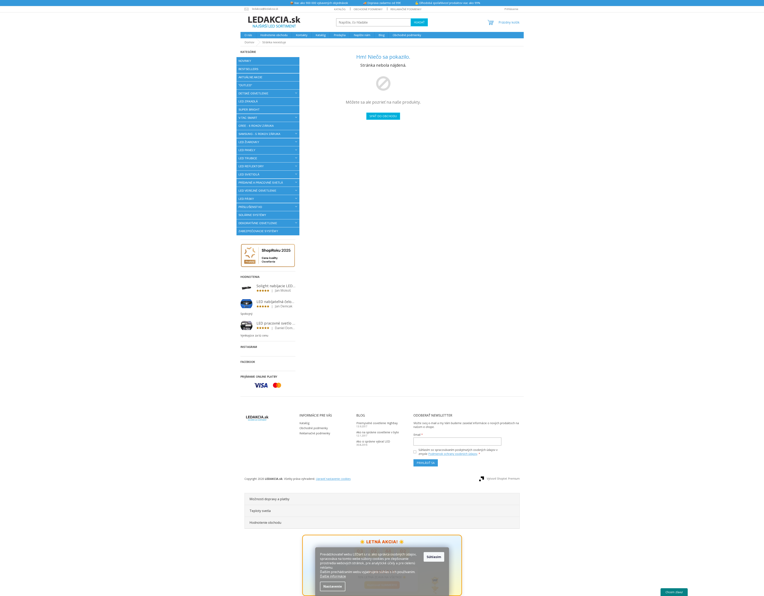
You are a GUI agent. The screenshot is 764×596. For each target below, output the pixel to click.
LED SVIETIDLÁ (248, 174)
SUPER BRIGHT (249, 109)
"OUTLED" (245, 85)
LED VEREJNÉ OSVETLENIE (257, 190)
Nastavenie (332, 586)
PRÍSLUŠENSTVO (250, 207)
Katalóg (340, 9)
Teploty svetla (260, 511)
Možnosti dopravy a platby (269, 499)
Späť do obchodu (383, 116)
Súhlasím (434, 557)
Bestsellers (248, 69)
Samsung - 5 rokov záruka (259, 134)
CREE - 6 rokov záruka (256, 125)
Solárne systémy (252, 215)
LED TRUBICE (247, 158)
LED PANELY (246, 150)
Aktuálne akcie (250, 77)
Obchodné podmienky (368, 9)
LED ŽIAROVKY (248, 142)
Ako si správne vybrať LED (373, 441)
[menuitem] (248, 35)
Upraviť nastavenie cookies (333, 479)
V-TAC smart (247, 117)
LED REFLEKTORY (251, 166)
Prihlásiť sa (426, 463)
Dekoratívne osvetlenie (257, 223)
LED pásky (246, 198)
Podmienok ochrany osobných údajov (452, 454)
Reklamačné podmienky (405, 9)
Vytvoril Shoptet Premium (503, 478)
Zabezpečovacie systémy (258, 231)
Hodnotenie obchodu (265, 522)
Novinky (244, 60)
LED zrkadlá (248, 101)
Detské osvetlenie (253, 93)
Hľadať (419, 22)
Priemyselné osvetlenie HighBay (377, 423)
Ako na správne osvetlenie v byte (377, 432)
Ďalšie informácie (333, 576)
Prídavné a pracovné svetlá (260, 182)
